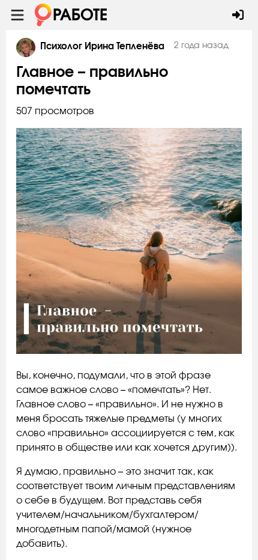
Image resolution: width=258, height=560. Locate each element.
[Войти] (237, 15)
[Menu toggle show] (17, 15)
